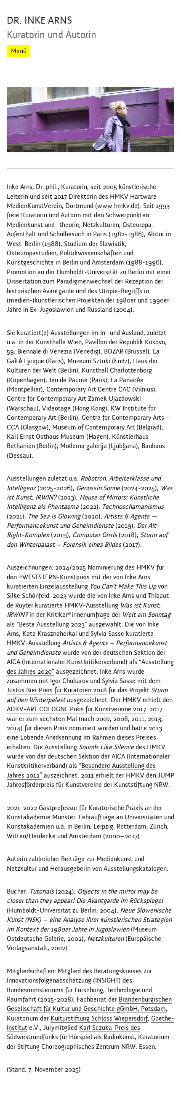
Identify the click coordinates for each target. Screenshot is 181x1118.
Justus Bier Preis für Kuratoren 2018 (57, 690)
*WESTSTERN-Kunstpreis (54, 577)
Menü (19, 51)
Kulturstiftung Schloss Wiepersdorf (99, 1018)
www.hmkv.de (117, 206)
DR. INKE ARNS (39, 20)
